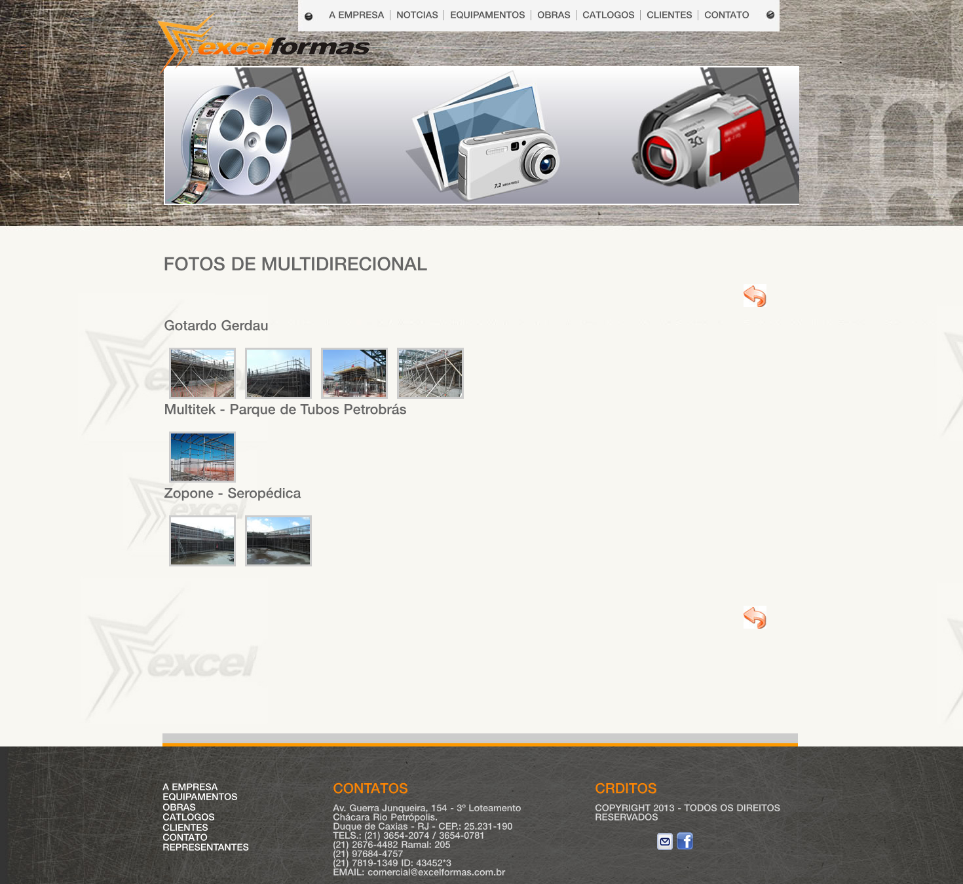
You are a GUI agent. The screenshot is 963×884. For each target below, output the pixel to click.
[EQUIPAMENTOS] (487, 15)
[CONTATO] (726, 15)
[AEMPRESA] (190, 787)
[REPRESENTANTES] (205, 847)
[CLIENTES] (669, 15)
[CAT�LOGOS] (608, 15)
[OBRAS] (554, 15)
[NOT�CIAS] (417, 15)
